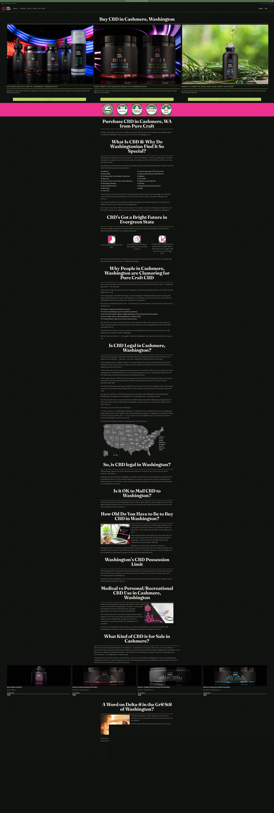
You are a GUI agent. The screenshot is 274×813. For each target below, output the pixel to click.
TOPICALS (29, 8)
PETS (40, 8)
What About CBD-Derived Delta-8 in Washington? (120, 86)
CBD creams (155, 648)
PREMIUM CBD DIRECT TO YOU (224, 99)
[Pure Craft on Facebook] (3, 3)
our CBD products (167, 303)
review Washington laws (158, 731)
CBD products (131, 388)
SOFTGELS (35, 8)
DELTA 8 (105, 786)
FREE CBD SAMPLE (142, 780)
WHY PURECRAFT (142, 793)
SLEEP (105, 780)
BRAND (261, 8)
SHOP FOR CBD (49, 99)
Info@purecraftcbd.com (85, 791)
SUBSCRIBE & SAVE (142, 789)
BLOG (43, 8)
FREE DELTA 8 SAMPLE (143, 782)
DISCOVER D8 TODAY (137, 99)
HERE (127, 801)
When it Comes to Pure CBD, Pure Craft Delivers (207, 86)
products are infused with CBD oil (116, 194)
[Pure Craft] (6, 8)
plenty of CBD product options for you (127, 658)
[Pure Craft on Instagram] (5, 3)
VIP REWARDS (141, 786)
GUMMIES (15, 8)
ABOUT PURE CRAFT (143, 778)
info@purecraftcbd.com (11, 3)
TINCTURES (23, 8)
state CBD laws (118, 481)
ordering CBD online (158, 504)
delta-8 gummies (106, 741)
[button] (10, 692)
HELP (266, 8)
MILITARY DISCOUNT (143, 787)
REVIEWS (140, 791)
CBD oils (146, 648)
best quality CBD (121, 298)
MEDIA (139, 784)
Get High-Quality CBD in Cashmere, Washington (32, 86)
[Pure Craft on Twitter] (2, 3)
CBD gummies (133, 652)
